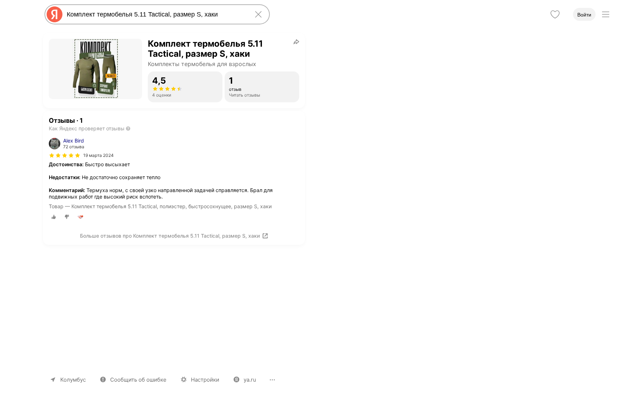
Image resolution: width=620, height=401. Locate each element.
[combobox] (155, 14)
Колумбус (73, 379)
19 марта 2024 (98, 155)
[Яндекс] (54, 14)
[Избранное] (555, 14)
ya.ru (250, 379)
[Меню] (605, 14)
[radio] (54, 216)
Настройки (205, 379)
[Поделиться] (296, 42)
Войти (584, 15)
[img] (64, 155)
